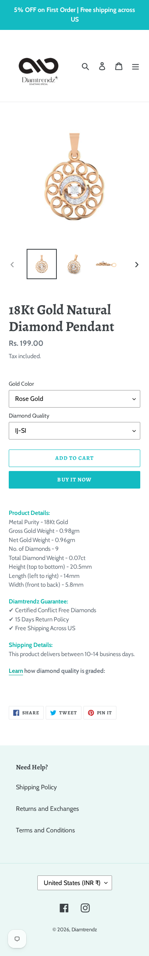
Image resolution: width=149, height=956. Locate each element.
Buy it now (74, 479)
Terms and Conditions (45, 830)
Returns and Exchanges (47, 808)
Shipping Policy (36, 787)
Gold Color (21, 383)
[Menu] (135, 66)
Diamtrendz (84, 929)
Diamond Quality (29, 415)
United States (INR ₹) (72, 883)
